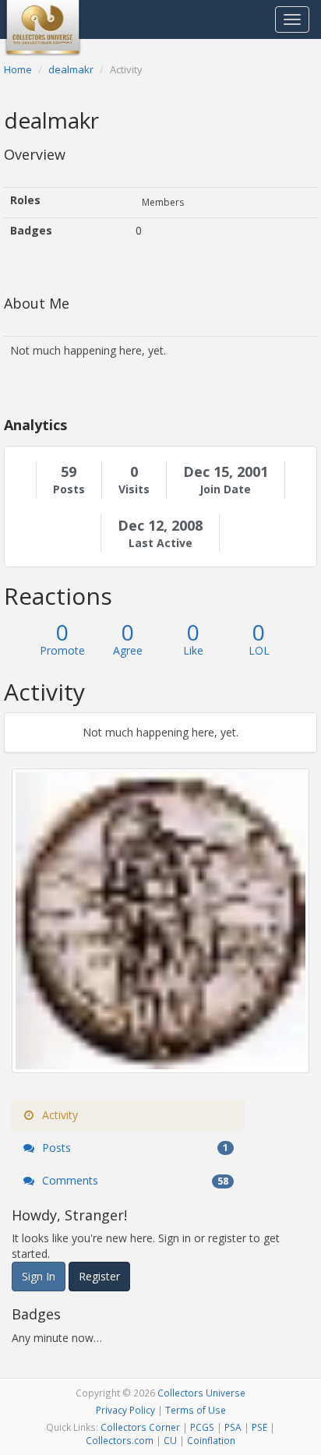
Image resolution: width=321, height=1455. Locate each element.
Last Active (160, 543)
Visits (134, 489)
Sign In (38, 1276)
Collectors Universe (201, 1392)
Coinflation (211, 1440)
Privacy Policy (125, 1410)
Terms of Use (195, 1410)
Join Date (225, 489)
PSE (259, 1427)
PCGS (202, 1427)
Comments (133, 1180)
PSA (233, 1427)
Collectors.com (119, 1440)
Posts (69, 489)
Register (99, 1276)
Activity (58, 1114)
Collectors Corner (140, 1427)
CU (170, 1440)
